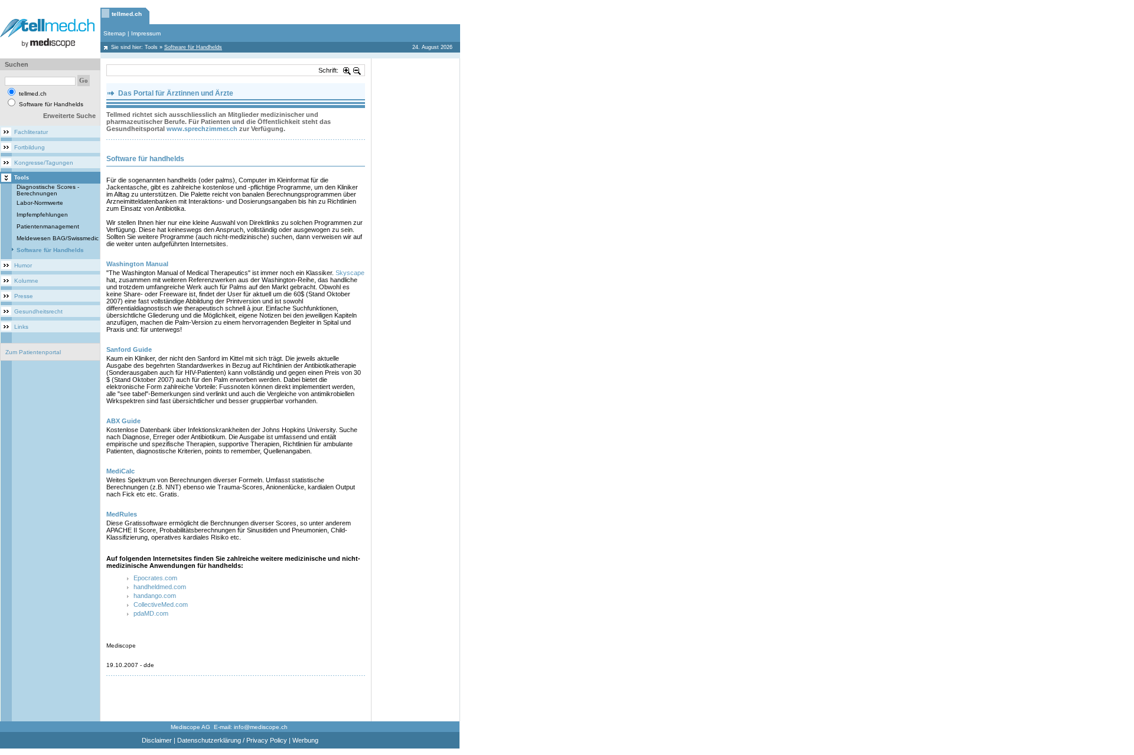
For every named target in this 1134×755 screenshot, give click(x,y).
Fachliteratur (31, 132)
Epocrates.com (155, 577)
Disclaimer (157, 740)
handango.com (154, 595)
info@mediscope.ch (261, 727)
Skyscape (349, 272)
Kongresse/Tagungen (43, 162)
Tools (151, 47)
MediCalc (120, 471)
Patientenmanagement (48, 226)
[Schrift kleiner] (357, 70)
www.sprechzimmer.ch (202, 128)
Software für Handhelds (50, 250)
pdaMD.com (150, 613)
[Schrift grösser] (347, 70)
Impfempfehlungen (42, 214)
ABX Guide (123, 420)
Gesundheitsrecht (38, 311)
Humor (23, 265)
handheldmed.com (159, 586)
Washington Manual (138, 263)
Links (21, 326)
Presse (23, 296)
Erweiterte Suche (69, 115)
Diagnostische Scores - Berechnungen (48, 190)
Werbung (305, 740)
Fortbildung (29, 147)
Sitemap (114, 33)
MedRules (121, 514)
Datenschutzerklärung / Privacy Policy (232, 740)
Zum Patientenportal (33, 352)
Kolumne (26, 280)
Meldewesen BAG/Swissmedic (58, 238)
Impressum (146, 33)
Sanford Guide (129, 349)
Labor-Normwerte (40, 203)
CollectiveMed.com (160, 604)
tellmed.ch (127, 14)
